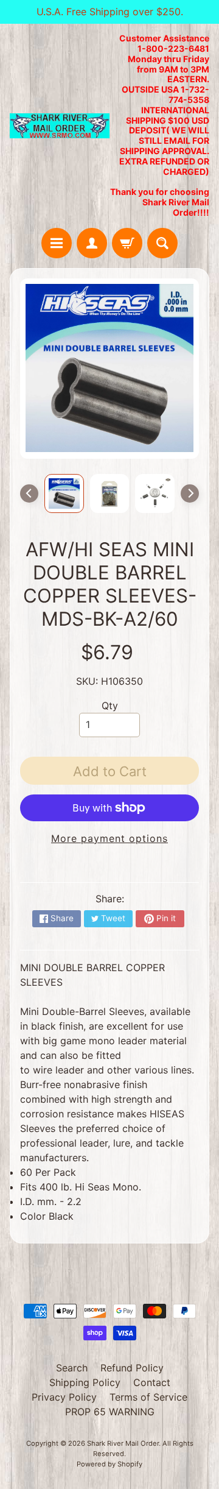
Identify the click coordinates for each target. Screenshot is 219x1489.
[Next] (190, 493)
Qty (110, 705)
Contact (151, 1382)
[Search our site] (162, 243)
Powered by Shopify (109, 1464)
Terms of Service (148, 1397)
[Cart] (127, 243)
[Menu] (56, 243)
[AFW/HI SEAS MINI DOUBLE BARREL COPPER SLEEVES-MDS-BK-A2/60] (64, 494)
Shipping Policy (84, 1382)
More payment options (109, 838)
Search (72, 1368)
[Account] (92, 243)
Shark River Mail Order (123, 1443)
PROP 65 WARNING (110, 1412)
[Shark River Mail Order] (59, 125)
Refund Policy (132, 1368)
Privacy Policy (64, 1397)
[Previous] (29, 493)
